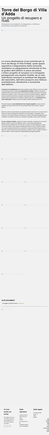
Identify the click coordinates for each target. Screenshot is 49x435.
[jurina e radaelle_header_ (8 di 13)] (36, 215)
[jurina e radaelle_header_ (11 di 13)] (13, 261)
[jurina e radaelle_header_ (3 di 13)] (13, 169)
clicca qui (21, 303)
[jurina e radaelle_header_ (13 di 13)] (13, 284)
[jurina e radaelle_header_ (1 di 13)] (13, 146)
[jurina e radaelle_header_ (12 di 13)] (36, 261)
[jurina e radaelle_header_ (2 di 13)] (36, 146)
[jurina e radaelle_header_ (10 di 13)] (36, 238)
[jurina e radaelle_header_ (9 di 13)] (13, 238)
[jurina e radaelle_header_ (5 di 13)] (13, 192)
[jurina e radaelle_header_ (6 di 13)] (36, 192)
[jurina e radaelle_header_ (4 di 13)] (36, 169)
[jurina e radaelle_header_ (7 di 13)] (13, 215)
